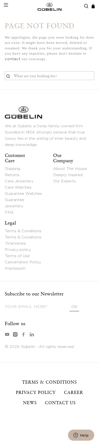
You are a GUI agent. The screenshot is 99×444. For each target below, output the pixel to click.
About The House (70, 169)
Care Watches (18, 187)
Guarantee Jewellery (14, 203)
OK (74, 307)
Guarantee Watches (23, 194)
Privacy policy (18, 250)
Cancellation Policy (23, 262)
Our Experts (64, 181)
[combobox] (49, 75)
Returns (12, 175)
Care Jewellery (19, 181)
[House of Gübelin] (49, 6)
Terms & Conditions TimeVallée (23, 240)
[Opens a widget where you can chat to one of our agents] (81, 436)
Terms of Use (17, 256)
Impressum (15, 268)
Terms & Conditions (23, 231)
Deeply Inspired (68, 175)
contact (12, 59)
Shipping (12, 169)
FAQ (9, 212)
